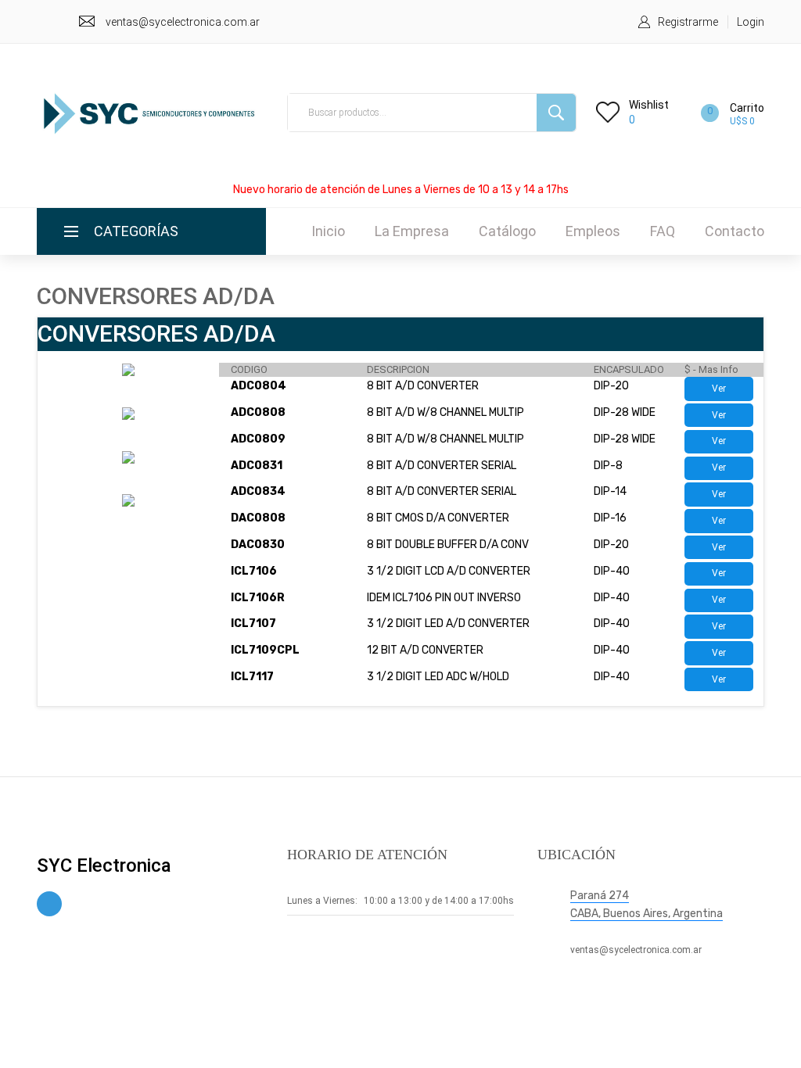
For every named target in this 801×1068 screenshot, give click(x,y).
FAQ (662, 231)
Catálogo (507, 231)
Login (750, 22)
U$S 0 (742, 121)
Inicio (328, 231)
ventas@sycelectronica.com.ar (183, 22)
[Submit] (556, 112)
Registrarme (688, 22)
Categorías (136, 231)
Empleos (593, 231)
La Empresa (412, 231)
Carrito (747, 108)
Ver (719, 388)
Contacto (734, 231)
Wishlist (649, 105)
